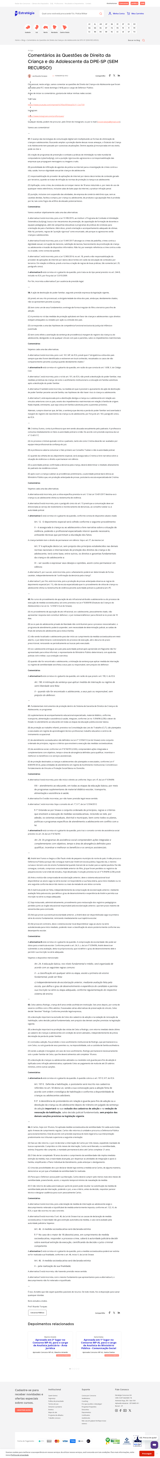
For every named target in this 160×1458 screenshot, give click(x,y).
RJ (89, 32)
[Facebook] (120, 1410)
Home (17, 40)
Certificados (86, 1415)
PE (123, 28)
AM (101, 24)
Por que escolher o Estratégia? (92, 1404)
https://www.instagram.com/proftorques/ (46, 116)
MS (101, 28)
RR (106, 32)
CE (117, 24)
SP (129, 32)
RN (95, 32)
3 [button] (75, 1369)
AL (95, 24)
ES (129, 24)
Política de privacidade (56, 1401)
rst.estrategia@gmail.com (108, 122)
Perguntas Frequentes (89, 1407)
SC (117, 32)
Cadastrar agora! (24, 1410)
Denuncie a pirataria (55, 1407)
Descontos (85, 1410)
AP (106, 24)
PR (134, 28)
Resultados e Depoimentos (74, 3)
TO (134, 32)
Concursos (123, 3)
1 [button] (70, 1369)
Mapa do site (52, 1412)
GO (134, 24)
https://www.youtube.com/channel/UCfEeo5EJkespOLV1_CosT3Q (56, 104)
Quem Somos (52, 1396)
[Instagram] (116, 1410)
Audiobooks (86, 1418)
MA (89, 28)
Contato (88, 3)
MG (95, 28)
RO (101, 32)
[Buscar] (100, 13)
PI (128, 28)
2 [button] (72, 1369)
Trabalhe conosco (54, 1418)
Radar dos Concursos (22, 3)
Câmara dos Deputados (40, 3)
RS (112, 32)
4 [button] (77, 1369)
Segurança (51, 1398)
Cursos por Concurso (89, 1396)
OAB (142, 3)
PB (117, 28)
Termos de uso (53, 1404)
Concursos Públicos (37, 1313)
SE (123, 32)
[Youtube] (125, 1410)
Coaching (85, 1401)
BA (112, 24)
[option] (50, 1345)
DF (123, 24)
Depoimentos (86, 1412)
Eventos (51, 1410)
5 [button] (79, 1369)
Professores (58, 3)
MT (106, 28)
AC (89, 24)
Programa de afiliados (55, 1415)
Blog (23, 40)
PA (112, 28)
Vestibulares (86, 1398)
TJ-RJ (51, 3)
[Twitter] (130, 1410)
